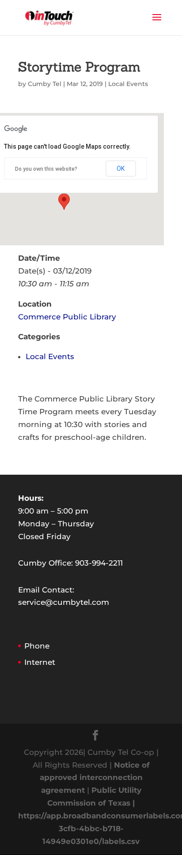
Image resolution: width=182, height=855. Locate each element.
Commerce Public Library (67, 316)
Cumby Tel (44, 84)
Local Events (128, 84)
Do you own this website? (46, 169)
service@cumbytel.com (63, 602)
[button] (64, 201)
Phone (36, 645)
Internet (39, 662)
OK (121, 168)
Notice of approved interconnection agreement (95, 778)
